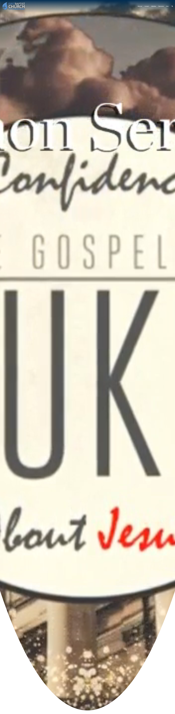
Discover (140, 6)
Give (167, 6)
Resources (161, 6)
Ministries (153, 6)
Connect (147, 6)
